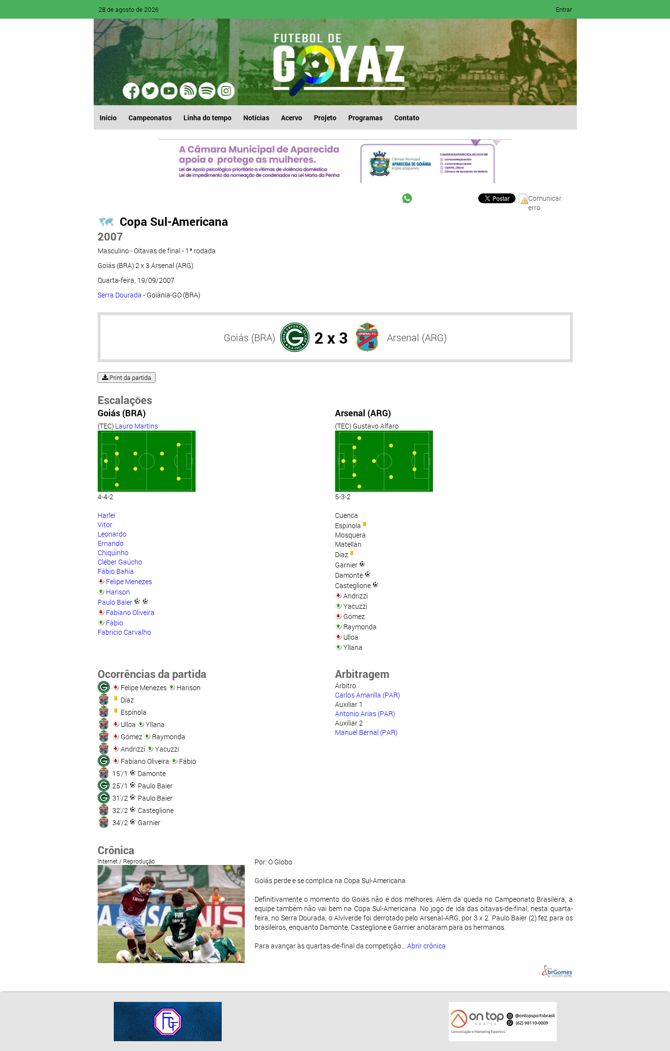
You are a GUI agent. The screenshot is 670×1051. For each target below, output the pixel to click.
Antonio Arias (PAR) (365, 713)
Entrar (564, 9)
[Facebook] (132, 90)
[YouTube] (169, 90)
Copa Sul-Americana (174, 221)
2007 (110, 236)
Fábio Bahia (116, 571)
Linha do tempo (207, 117)
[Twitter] (150, 90)
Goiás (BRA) (249, 337)
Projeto (325, 117)
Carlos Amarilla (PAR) (367, 695)
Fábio (114, 622)
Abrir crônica (426, 945)
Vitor (105, 524)
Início (108, 117)
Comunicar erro (545, 198)
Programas (365, 117)
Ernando (111, 543)
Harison (118, 591)
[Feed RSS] (206, 90)
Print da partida (129, 377)
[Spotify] (188, 90)
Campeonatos (150, 117)
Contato (406, 117)
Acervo (291, 117)
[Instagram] (225, 90)
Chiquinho (113, 552)
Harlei (106, 515)
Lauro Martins (136, 426)
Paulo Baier (115, 602)
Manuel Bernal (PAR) (366, 732)
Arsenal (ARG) (417, 337)
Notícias (256, 117)
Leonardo (112, 534)
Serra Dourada (120, 294)
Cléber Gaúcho (120, 561)
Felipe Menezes (129, 581)
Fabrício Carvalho (124, 632)
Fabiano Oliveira (130, 612)
